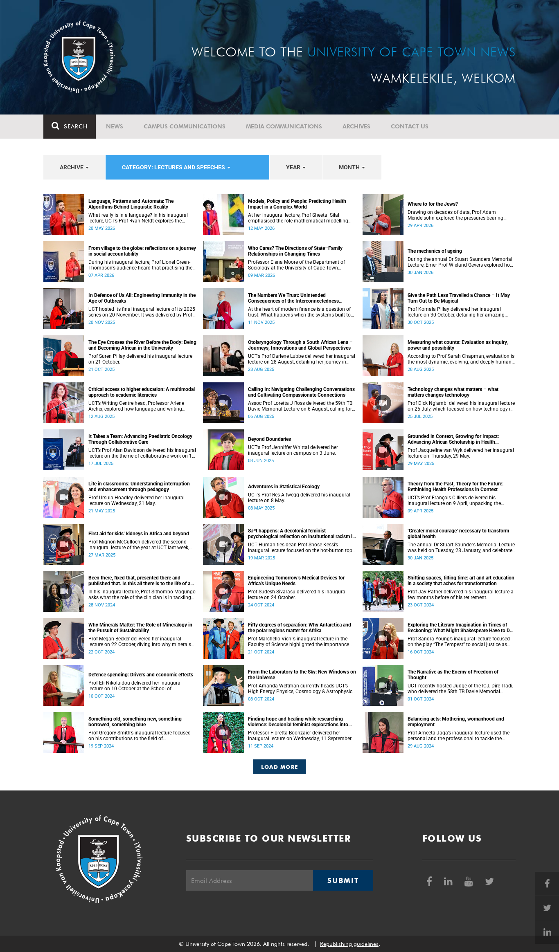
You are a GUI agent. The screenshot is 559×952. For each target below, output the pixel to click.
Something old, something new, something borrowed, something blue (135, 721)
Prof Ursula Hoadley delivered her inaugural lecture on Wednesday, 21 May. (136, 500)
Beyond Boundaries (269, 439)
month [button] (350, 167)
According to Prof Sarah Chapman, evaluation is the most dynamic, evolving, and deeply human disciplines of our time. (461, 359)
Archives (356, 126)
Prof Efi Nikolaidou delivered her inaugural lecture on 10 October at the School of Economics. (135, 686)
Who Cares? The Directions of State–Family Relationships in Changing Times (295, 251)
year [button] (294, 167)
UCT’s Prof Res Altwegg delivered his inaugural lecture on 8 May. (299, 497)
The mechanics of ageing (435, 251)
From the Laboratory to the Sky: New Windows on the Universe (302, 674)
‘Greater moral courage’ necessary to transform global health (458, 533)
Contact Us (409, 126)
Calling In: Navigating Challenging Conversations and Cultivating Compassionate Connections (301, 392)
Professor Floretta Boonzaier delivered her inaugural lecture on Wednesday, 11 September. (300, 735)
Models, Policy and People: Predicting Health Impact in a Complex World (297, 204)
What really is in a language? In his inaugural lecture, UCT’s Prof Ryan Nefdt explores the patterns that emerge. (138, 218)
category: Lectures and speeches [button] (174, 167)
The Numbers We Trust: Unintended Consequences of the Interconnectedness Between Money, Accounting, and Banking (294, 298)
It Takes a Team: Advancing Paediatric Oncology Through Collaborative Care (140, 439)
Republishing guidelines (349, 944)
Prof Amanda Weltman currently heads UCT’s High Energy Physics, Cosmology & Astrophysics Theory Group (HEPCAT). (301, 688)
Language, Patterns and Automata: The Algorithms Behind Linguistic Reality (131, 204)
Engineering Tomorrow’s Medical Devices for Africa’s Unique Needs (296, 580)
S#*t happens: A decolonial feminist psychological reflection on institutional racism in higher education (301, 533)
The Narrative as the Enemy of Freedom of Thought (453, 674)
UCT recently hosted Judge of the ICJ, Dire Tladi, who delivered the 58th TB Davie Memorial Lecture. (460, 688)
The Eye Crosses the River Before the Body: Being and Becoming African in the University (142, 345)
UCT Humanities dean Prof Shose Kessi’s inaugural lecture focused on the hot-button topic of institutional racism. (302, 547)
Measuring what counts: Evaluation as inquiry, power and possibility (458, 345)
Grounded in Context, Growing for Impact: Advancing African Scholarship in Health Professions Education (453, 439)
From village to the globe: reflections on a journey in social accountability (142, 251)
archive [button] (72, 167)
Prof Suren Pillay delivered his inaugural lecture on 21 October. (140, 359)
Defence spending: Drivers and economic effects (140, 675)
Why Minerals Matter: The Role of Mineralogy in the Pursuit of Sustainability (140, 627)
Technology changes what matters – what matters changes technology (453, 392)
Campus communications (184, 126)
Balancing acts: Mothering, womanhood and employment (456, 721)
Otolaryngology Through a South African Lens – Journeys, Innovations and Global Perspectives (300, 345)
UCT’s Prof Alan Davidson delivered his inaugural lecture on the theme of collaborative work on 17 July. (142, 453)
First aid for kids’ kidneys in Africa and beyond (138, 534)
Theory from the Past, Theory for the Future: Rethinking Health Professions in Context (455, 486)
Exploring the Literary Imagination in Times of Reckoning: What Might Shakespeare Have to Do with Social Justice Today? (460, 627)
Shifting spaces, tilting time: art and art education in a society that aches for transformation (461, 580)
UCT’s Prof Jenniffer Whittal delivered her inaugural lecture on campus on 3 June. (293, 450)
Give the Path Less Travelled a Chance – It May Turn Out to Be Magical (459, 298)
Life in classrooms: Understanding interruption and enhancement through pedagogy (139, 486)
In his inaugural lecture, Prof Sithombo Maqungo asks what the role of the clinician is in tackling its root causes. (142, 594)
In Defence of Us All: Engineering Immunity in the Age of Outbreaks (142, 298)
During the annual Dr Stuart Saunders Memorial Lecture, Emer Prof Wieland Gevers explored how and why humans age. (461, 262)
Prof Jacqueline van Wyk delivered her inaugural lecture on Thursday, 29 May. (461, 453)
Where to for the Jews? (433, 204)
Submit (342, 880)
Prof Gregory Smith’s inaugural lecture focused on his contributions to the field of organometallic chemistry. (139, 735)
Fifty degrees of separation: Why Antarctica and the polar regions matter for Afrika (299, 627)
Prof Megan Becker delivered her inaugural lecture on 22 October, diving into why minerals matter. (139, 641)
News (114, 126)
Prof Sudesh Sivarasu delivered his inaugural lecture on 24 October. (297, 594)
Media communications (284, 126)
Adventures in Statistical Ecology (284, 486)
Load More (279, 766)
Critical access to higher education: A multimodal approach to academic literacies (141, 392)
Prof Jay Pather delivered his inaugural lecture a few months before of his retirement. (461, 594)
